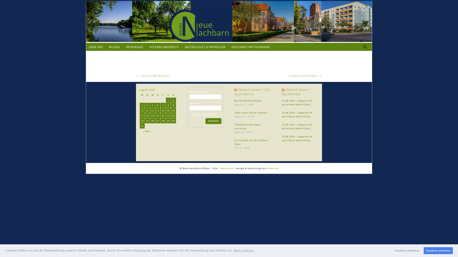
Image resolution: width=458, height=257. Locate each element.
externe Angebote (164, 47)
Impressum (227, 168)
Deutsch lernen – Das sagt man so (252, 91)
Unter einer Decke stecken (250, 112)
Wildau (114, 47)
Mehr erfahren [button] (244, 250)
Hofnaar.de (271, 168)
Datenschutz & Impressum (205, 47)
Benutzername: (198, 92)
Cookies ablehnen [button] (407, 250)
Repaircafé (134, 47)
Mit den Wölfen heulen (248, 100)
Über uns (96, 47)
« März (147, 131)
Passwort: (195, 103)
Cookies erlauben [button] (438, 250)
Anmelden (213, 120)
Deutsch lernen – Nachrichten (296, 91)
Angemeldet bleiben (204, 114)
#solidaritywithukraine (251, 47)
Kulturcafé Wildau (152, 75)
